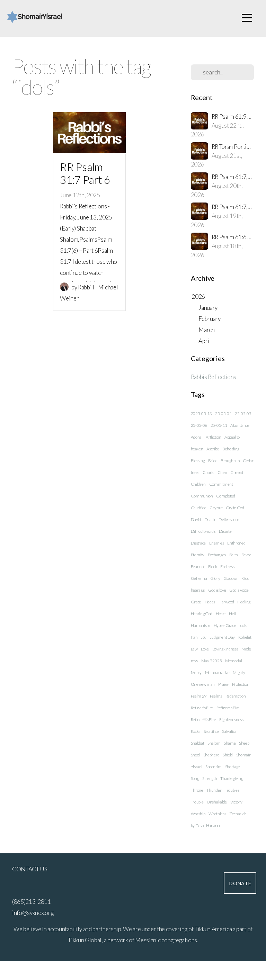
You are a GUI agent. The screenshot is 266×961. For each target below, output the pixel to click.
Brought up (230, 460)
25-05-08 (199, 425)
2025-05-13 (201, 413)
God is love (217, 590)
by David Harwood (206, 825)
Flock (212, 566)
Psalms (216, 696)
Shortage (232, 766)
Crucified (198, 507)
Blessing (198, 460)
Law (194, 649)
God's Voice (238, 590)
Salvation (229, 731)
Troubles (232, 790)
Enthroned (236, 543)
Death (209, 519)
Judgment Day (222, 637)
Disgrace (198, 543)
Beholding (230, 448)
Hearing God (201, 613)
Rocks (195, 731)
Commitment (221, 484)
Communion (202, 496)
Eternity (197, 554)
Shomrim (213, 766)
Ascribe (212, 448)
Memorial (233, 660)
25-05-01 (223, 413)
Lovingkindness (225, 649)
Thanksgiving (231, 778)
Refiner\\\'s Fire (203, 719)
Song (195, 778)
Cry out (216, 507)
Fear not (198, 566)
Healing (243, 601)
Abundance (239, 425)
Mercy (196, 672)
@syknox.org (37, 912)
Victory (236, 802)
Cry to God (235, 507)
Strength (209, 778)
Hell (232, 613)
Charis (208, 472)
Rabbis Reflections (213, 376)
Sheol (195, 754)
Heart (220, 613)
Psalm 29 (198, 696)
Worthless (217, 813)
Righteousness (231, 719)
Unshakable (217, 802)
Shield (228, 754)
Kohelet (244, 637)
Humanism (200, 625)
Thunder (213, 790)
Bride (212, 460)
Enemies (216, 543)
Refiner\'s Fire (228, 707)
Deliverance (229, 519)
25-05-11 (219, 425)
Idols (243, 625)
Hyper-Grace (225, 625)
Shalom (213, 743)
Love (205, 649)
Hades (210, 601)
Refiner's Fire (202, 707)
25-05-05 (243, 413)
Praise (223, 684)
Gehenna (199, 578)
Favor (246, 554)
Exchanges (217, 554)
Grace (196, 601)
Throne (197, 790)
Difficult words (203, 531)
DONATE (240, 883)
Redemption (235, 696)
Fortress (227, 566)
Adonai (197, 437)
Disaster (226, 531)
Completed (225, 496)
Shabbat (197, 743)
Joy (203, 637)
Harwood (226, 601)
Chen (222, 472)
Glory (215, 578)
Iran (194, 637)
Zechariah (238, 813)
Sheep (244, 743)
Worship (198, 813)
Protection (240, 684)
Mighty (239, 672)
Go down (231, 578)
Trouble (197, 802)
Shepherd (211, 754)
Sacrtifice (211, 731)
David (196, 519)
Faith (233, 554)
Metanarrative (217, 672)
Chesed (236, 472)
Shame (230, 743)
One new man (203, 684)
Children (198, 484)
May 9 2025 (211, 660)
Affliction (213, 437)
